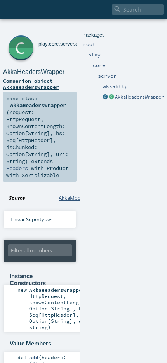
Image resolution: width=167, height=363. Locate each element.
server (67, 44)
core (54, 44)
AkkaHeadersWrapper (139, 97)
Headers (17, 168)
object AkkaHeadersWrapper (31, 84)
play (42, 44)
